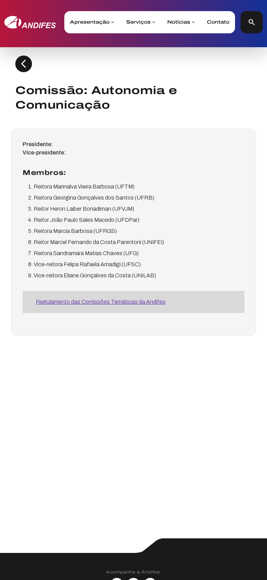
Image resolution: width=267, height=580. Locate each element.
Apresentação (90, 22)
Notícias (178, 22)
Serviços (138, 22)
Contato (218, 22)
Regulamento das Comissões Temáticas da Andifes (100, 302)
